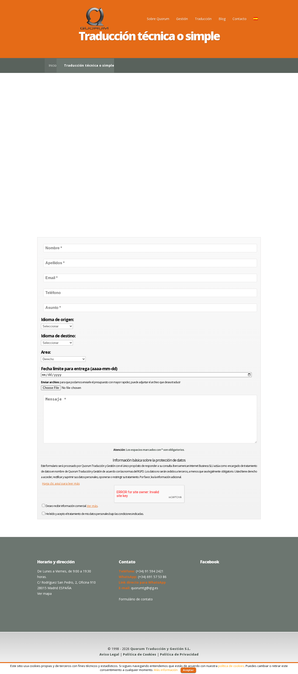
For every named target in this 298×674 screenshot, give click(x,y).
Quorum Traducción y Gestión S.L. (160, 649)
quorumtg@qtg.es (144, 588)
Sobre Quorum (158, 19)
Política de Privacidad (179, 654)
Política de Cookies (139, 654)
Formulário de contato (136, 599)
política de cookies (231, 666)
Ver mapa (44, 593)
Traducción (203, 19)
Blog (222, 19)
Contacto (240, 19)
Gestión (182, 19)
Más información (166, 670)
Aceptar (188, 670)
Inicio (53, 65)
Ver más (92, 506)
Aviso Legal (109, 654)
